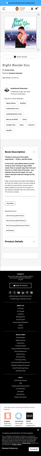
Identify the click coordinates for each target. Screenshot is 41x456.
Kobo (22, 125)
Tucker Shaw (9, 70)
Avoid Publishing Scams (20, 368)
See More (10, 203)
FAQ (20, 383)
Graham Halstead (15, 73)
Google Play (10, 125)
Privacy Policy (20, 357)
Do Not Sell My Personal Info (20, 362)
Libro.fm (31, 125)
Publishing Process (20, 380)
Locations (20, 314)
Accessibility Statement (20, 322)
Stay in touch (21, 286)
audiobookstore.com (14, 114)
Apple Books (11, 103)
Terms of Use (20, 354)
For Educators (20, 389)
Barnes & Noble (12, 119)
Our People (20, 311)
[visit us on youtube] (18, 292)
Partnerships (20, 337)
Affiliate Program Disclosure (20, 365)
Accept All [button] (34, 449)
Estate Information (20, 397)
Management (20, 317)
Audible (23, 103)
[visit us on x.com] (14, 292)
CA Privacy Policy (20, 360)
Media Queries (20, 340)
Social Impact (20, 319)
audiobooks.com (12, 108)
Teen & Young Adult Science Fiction (17, 226)
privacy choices (16, 444)
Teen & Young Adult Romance (16, 221)
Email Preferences (20, 351)
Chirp (24, 119)
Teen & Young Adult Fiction (15, 216)
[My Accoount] (32, 8)
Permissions (21, 394)
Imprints (20, 328)
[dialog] (20, 441)
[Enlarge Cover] (38, 50)
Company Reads (20, 346)
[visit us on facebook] (10, 292)
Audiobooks (10, 230)
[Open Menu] (3, 9)
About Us (20, 306)
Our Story (20, 308)
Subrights (20, 391)
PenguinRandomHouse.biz (20, 349)
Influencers (20, 343)
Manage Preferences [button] (10, 448)
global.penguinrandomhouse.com (20, 296)
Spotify (9, 130)
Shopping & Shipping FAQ (20, 386)
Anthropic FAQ (20, 371)
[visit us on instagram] (31, 292)
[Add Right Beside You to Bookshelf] (38, 14)
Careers (20, 325)
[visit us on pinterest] (27, 292)
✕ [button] (38, 430)
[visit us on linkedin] (22, 292)
